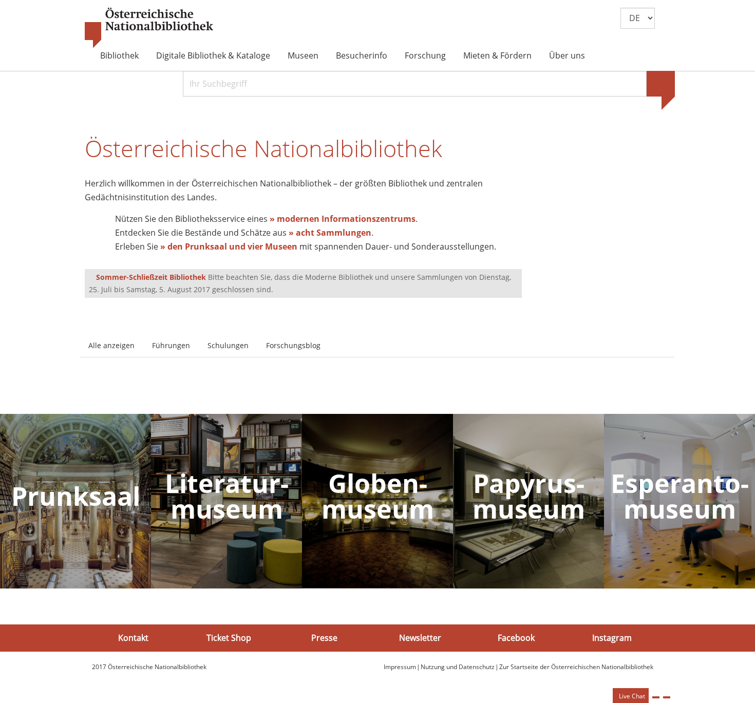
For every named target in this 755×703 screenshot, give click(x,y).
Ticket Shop (228, 637)
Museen (303, 55)
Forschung (425, 55)
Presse (324, 637)
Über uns (567, 55)
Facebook (516, 637)
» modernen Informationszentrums (343, 218)
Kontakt (133, 637)
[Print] (655, 697)
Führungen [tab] (171, 345)
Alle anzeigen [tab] (111, 345)
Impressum (400, 666)
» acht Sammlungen (330, 232)
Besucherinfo (361, 55)
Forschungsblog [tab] (293, 345)
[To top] (666, 697)
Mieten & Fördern (497, 55)
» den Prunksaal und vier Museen (228, 246)
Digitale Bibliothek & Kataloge (213, 55)
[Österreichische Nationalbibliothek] (149, 28)
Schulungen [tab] (228, 345)
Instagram (612, 637)
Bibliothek (119, 55)
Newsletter (420, 637)
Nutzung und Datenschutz (458, 666)
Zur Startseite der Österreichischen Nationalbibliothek (576, 666)
